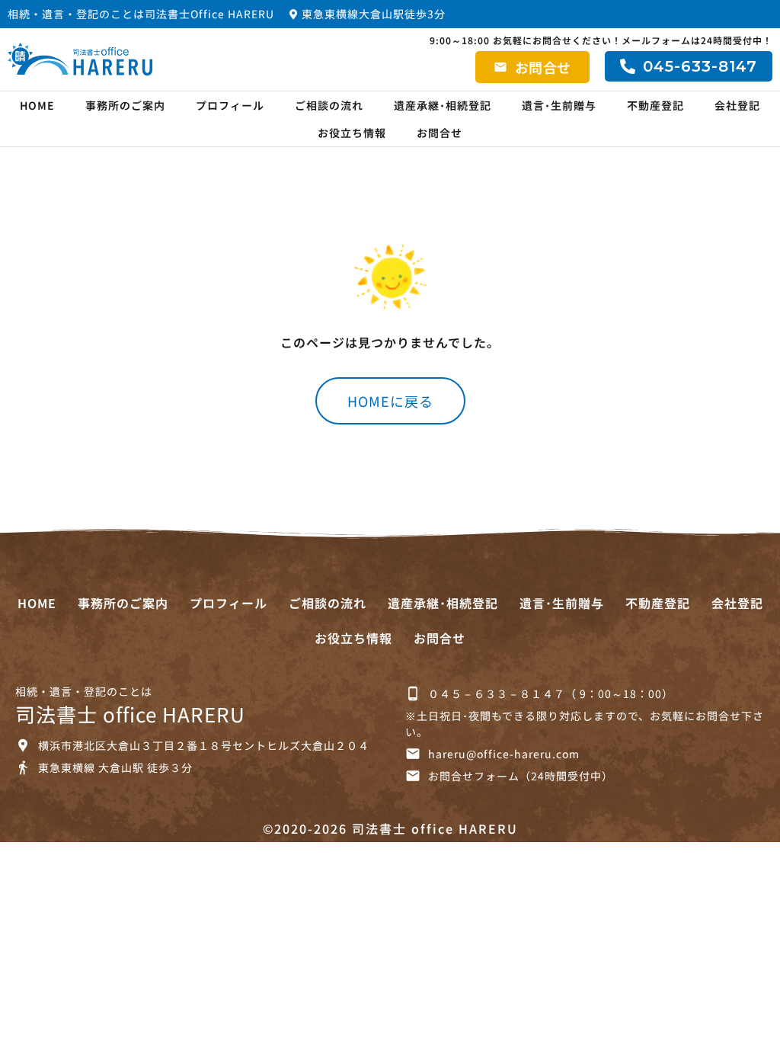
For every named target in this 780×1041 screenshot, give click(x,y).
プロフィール (230, 105)
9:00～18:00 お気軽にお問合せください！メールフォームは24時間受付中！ (601, 40)
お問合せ (439, 132)
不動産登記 (655, 105)
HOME (37, 105)
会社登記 (737, 105)
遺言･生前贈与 (559, 105)
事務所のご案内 (125, 105)
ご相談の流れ (329, 105)
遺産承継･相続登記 (442, 105)
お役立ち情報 (352, 132)
